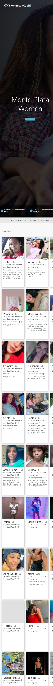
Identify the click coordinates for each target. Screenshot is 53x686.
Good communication (35, 270)
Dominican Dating (18, 220)
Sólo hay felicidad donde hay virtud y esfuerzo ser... (13, 270)
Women (33, 220)
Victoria (32, 262)
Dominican (45, 220)
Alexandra (33, 366)
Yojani (7, 521)
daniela (32, 677)
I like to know (7, 428)
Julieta (32, 469)
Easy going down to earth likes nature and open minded (36, 274)
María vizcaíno (36, 521)
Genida (32, 418)
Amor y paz (31, 322)
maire (31, 573)
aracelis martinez (11, 469)
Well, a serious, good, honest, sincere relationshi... (37, 426)
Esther (7, 262)
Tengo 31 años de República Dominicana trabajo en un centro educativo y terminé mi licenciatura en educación (37, 327)
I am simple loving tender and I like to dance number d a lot (37, 378)
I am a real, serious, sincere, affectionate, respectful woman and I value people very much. (37, 431)
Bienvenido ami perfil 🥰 (36, 374)
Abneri (31, 625)
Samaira (8, 366)
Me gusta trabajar (9, 376)
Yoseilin (8, 314)
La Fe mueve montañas (11, 478)
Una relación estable (10, 426)
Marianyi (33, 314)
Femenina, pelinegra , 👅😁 (12, 322)
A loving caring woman (35, 584)
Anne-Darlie (10, 573)
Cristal (7, 418)
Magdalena (10, 677)
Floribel (7, 625)
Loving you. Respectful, (11, 325)
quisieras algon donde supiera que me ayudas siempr (37, 478)
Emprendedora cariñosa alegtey (37, 582)
